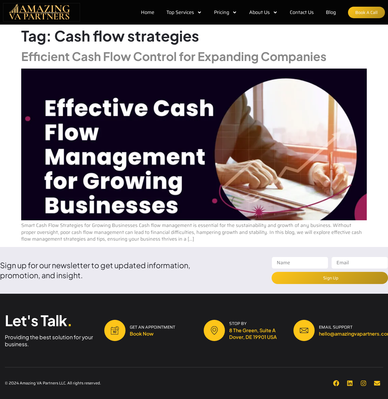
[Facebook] (336, 383)
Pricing (221, 12)
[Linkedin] (350, 383)
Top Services (180, 12)
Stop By (238, 323)
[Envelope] (377, 383)
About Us (259, 12)
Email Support (336, 327)
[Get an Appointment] (114, 330)
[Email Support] (304, 330)
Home (147, 12)
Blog (331, 12)
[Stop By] (214, 330)
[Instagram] (363, 383)
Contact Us (302, 12)
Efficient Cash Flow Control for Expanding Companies (173, 56)
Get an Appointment (152, 327)
